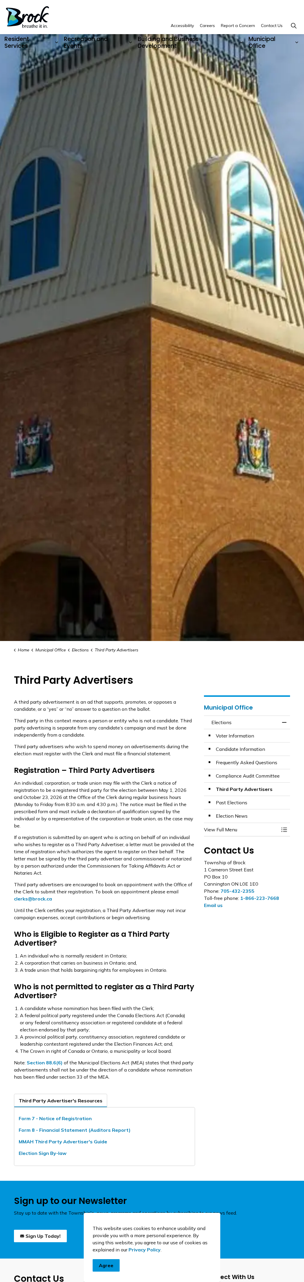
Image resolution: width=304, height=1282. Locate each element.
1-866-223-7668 (259, 898)
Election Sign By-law (42, 1153)
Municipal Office (262, 42)
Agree (106, 1265)
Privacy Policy (145, 1250)
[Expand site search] (294, 25)
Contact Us (272, 25)
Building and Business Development (168, 42)
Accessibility (182, 25)
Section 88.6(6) (45, 1063)
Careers (207, 25)
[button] (241, 829)
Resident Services (16, 42)
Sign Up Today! (43, 1236)
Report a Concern (238, 25)
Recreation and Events (86, 42)
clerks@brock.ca (33, 899)
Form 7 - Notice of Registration (55, 1118)
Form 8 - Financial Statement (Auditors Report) (75, 1130)
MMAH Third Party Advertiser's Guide (63, 1142)
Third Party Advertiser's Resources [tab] (60, 1101)
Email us (213, 905)
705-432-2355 (237, 891)
